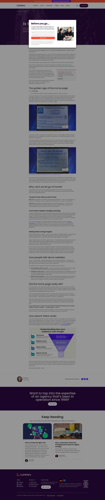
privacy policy (36, 44)
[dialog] (52, 34)
